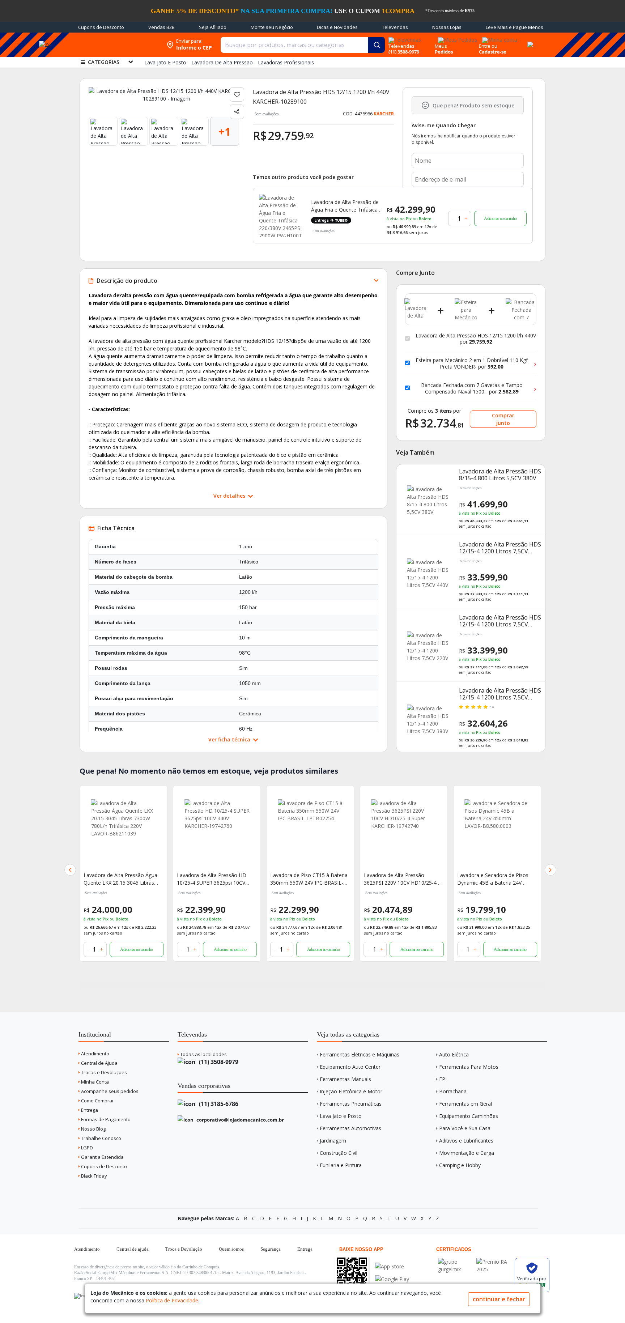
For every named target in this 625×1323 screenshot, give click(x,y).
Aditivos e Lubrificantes (466, 1140)
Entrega (89, 1110)
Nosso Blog (93, 1129)
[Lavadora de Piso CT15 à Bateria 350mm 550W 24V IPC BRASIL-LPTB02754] (217, 831)
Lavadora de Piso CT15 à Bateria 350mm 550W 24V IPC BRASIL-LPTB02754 (215, 879)
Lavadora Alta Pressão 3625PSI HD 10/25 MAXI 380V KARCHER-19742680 (494, 879)
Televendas (395, 27)
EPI (443, 1079)
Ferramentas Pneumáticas (351, 1103)
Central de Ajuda (99, 1063)
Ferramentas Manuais (345, 1079)
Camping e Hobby (460, 1165)
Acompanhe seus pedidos (109, 1091)
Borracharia (453, 1091)
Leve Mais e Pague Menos (514, 27)
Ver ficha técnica (230, 739)
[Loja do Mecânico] (116, 44)
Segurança (270, 1249)
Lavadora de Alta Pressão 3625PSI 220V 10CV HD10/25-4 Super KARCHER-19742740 (306, 879)
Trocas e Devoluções (103, 1072)
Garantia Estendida (102, 1157)
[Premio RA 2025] (493, 1261)
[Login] (498, 37)
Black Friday (93, 1176)
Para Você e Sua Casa (464, 1128)
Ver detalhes (230, 495)
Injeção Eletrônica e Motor (351, 1091)
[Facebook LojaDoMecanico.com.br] (80, 1296)
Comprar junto (503, 419)
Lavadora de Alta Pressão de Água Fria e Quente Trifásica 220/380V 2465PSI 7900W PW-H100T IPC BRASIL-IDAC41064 (345, 206)
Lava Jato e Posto (341, 1116)
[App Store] (392, 1266)
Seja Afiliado (212, 27)
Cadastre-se (492, 52)
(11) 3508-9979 (217, 1062)
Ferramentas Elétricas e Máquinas (359, 1054)
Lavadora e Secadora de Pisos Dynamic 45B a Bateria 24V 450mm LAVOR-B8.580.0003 (399, 879)
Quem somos (231, 1249)
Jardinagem (333, 1140)
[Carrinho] (529, 40)
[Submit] (376, 45)
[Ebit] (455, 1261)
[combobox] (303, 45)
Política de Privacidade (172, 1300)
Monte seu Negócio (272, 27)
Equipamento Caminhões (468, 1116)
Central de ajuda (132, 1249)
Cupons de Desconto (101, 27)
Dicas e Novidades (337, 27)
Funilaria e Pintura (341, 1165)
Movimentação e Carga (466, 1152)
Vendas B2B (161, 27)
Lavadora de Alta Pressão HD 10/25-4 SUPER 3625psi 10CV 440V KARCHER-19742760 (118, 879)
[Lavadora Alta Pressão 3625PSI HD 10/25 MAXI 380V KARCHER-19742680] (497, 831)
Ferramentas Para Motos (468, 1066)
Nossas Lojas (447, 27)
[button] (70, 870)
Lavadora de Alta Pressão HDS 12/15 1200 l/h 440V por (476, 338)
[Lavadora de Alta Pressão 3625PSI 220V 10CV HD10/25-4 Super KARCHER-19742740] (310, 831)
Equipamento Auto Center (350, 1066)
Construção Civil (338, 1152)
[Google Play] (392, 1279)
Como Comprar (97, 1100)
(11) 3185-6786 (217, 1104)
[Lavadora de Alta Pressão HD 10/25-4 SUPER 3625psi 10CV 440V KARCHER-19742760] (123, 831)
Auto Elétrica (454, 1054)
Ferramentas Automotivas (350, 1128)
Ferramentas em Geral (465, 1103)
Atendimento (94, 1053)
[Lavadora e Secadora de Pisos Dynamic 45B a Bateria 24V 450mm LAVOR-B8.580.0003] (404, 831)
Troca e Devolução (183, 1249)
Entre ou (488, 46)
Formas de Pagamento (105, 1119)
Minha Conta (94, 1082)
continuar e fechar (499, 1299)
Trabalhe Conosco (100, 1138)
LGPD (86, 1147)
